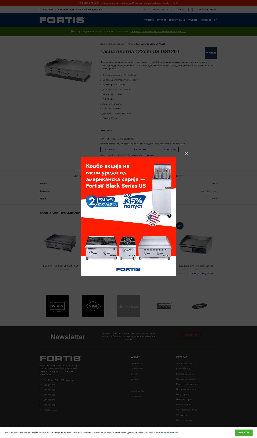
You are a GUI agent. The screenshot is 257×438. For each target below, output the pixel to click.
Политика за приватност (166, 432)
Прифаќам (244, 432)
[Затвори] (186, 153)
